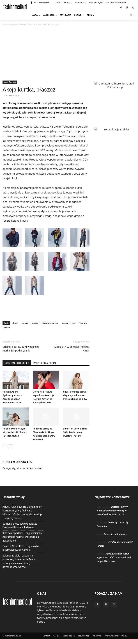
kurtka (35, 323)
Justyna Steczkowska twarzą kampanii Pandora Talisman (20, 525)
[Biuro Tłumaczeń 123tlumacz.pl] (115, 99)
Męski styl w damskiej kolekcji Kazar (71, 348)
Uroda (77, 15)
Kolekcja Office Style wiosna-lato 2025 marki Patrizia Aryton (15, 432)
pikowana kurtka (50, 323)
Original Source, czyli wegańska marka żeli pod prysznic (21, 348)
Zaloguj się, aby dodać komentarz (23, 468)
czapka (25, 323)
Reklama (97, 635)
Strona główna (10, 24)
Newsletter (83, 635)
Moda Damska (27, 24)
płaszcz (65, 323)
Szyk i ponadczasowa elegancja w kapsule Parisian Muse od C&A (75, 395)
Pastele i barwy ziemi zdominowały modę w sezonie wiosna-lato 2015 (112, 510)
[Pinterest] (127, 7)
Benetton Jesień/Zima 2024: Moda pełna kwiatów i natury (75, 432)
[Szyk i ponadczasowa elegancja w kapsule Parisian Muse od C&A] (76, 380)
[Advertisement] (69, 53)
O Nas (58, 2)
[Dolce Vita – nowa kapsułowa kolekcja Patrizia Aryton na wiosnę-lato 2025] (46, 380)
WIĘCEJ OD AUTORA (44, 363)
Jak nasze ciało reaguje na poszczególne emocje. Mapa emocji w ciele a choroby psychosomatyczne (19, 561)
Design (90, 15)
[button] (131, 15)
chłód (15, 323)
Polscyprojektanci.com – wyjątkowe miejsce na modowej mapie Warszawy (114, 557)
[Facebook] (121, 7)
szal (73, 323)
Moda (34, 15)
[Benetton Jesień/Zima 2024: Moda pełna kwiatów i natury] (76, 417)
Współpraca (80, 2)
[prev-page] (5, 446)
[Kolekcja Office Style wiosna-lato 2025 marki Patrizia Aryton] (16, 417)
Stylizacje (65, 15)
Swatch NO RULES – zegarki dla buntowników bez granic (21, 548)
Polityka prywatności (116, 2)
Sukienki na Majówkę (115, 534)
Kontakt (67, 2)
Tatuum (83, 323)
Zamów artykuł (96, 2)
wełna (7, 327)
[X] (132, 7)
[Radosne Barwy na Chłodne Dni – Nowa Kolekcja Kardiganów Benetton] (46, 417)
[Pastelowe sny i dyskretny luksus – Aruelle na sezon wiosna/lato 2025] (16, 380)
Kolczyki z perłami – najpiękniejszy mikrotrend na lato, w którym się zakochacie (22, 537)
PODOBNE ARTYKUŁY (17, 363)
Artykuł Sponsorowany (116, 635)
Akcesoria (48, 15)
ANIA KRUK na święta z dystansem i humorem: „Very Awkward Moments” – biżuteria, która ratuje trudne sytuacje (23, 512)
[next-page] (10, 446)
